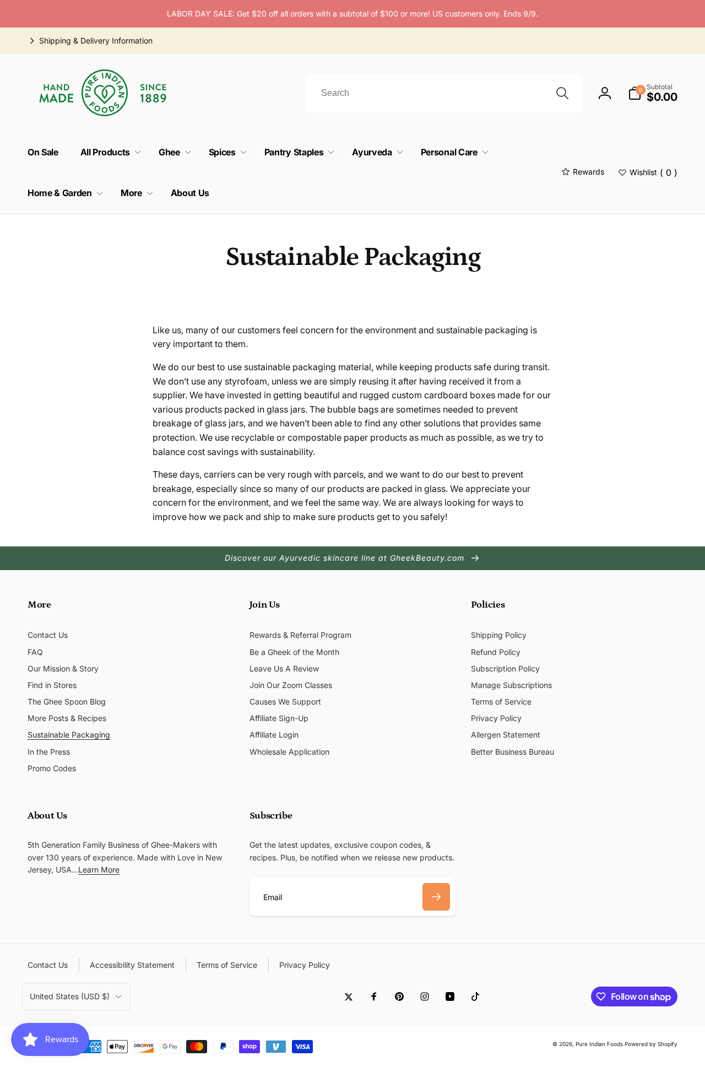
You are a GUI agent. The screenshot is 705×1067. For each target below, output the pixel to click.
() (653, 172)
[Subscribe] (436, 897)
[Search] (562, 93)
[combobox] (444, 93)
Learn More (99, 869)
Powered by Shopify (651, 1044)
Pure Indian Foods (599, 1044)
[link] (90, 41)
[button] (652, 93)
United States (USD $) (70, 996)
